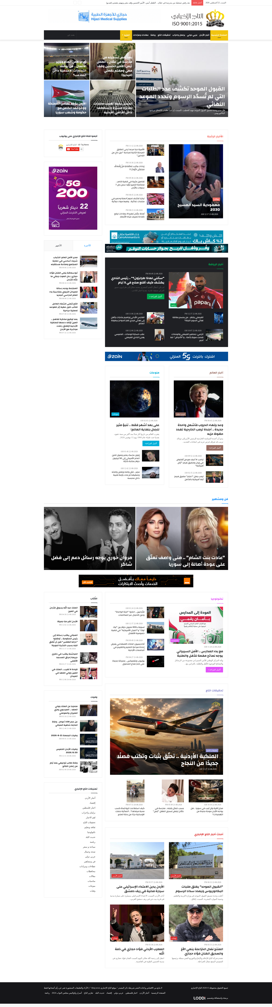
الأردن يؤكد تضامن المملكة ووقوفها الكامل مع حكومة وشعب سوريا (67, 108)
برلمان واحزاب (178, 35)
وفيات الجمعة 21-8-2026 (64, 735)
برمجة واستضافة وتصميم (217, 998)
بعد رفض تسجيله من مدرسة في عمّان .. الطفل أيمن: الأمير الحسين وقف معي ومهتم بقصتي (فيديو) (114, 66)
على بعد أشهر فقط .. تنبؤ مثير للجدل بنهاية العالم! (137, 427)
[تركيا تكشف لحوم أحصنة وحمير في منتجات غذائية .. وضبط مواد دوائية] (155, 199)
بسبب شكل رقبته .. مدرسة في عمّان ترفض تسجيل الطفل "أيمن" (168, 810)
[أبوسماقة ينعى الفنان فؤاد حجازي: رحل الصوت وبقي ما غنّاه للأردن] (88, 277)
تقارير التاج (88, 993)
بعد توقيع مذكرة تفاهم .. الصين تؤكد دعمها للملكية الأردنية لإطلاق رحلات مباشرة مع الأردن (64, 324)
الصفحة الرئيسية (219, 35)
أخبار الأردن (204, 35)
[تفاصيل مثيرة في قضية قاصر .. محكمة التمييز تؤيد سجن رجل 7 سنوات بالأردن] (155, 182)
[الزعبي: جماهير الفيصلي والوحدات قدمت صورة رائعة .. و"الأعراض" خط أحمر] (214, 335)
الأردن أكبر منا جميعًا (67, 621)
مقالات (92, 876)
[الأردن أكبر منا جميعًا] (88, 625)
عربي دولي (192, 35)
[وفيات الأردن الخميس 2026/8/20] (88, 753)
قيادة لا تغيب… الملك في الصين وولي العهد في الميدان (65, 672)
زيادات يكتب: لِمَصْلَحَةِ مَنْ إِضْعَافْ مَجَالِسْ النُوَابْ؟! (129, 168)
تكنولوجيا (91, 832)
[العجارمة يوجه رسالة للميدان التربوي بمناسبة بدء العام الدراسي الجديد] (88, 292)
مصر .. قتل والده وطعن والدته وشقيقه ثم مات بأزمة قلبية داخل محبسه (126, 475)
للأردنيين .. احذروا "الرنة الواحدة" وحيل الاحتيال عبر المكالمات (129, 613)
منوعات (91, 886)
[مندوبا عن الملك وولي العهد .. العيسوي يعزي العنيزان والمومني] (88, 710)
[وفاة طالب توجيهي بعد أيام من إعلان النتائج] (88, 767)
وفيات (92, 891)
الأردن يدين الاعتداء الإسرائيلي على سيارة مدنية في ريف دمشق (140, 889)
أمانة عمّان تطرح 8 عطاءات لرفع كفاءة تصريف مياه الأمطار (129, 215)
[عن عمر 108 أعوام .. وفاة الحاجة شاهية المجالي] (88, 726)
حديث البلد (90, 837)
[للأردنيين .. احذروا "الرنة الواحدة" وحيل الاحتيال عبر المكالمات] (155, 612)
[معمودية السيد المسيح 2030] (196, 181)
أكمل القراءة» (215, 448)
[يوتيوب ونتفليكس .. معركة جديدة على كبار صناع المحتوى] (155, 661)
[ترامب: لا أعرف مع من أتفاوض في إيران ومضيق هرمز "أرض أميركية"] (214, 460)
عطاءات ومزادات (141, 35)
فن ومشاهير (89, 861)
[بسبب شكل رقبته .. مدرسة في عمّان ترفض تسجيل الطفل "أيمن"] (173, 790)
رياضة (153, 35)
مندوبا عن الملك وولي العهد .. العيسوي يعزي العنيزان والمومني (66, 709)
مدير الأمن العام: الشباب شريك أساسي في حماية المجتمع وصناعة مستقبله (64, 260)
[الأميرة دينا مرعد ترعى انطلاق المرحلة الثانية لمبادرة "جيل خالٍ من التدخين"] (155, 150)
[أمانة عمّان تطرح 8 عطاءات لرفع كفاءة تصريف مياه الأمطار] (155, 214)
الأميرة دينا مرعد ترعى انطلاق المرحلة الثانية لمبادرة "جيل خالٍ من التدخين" (128, 152)
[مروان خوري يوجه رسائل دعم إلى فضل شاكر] (89, 538)
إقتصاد (92, 803)
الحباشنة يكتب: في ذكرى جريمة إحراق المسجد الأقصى (65, 657)
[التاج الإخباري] (199, 18)
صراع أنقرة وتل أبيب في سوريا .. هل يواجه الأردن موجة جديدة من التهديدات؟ (207, 811)
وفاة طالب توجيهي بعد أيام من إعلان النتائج (64, 764)
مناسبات (91, 881)
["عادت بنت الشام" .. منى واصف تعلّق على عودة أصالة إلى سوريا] (182, 538)
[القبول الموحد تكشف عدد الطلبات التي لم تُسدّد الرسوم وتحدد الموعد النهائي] (182, 80)
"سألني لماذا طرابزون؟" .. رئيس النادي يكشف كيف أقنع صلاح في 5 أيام (137, 280)
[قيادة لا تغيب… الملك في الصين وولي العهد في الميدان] (88, 673)
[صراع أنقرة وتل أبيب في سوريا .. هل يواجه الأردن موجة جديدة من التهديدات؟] (206, 790)
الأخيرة (87, 245)
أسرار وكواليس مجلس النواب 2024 (67, 993)
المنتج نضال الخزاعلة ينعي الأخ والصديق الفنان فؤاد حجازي (202, 951)
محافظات (91, 871)
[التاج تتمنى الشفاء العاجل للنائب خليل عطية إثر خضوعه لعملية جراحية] (88, 308)
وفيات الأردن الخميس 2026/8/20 (67, 751)
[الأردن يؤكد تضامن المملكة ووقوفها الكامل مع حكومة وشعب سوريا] (66, 98)
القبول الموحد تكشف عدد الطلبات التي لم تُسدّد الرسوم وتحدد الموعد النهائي (182, 96)
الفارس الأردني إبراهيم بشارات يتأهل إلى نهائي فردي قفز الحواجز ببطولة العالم (127, 320)
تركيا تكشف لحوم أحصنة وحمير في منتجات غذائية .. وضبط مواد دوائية (127, 200)
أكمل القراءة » (155, 296)
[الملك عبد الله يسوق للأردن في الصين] (88, 612)
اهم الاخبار (90, 817)
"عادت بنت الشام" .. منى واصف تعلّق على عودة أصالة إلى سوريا (185, 561)
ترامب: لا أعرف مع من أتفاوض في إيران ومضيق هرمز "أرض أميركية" (190, 463)
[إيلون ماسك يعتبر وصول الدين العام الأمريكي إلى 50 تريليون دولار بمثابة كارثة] (150, 455)
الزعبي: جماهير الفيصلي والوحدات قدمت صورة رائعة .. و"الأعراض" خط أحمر (186, 337)
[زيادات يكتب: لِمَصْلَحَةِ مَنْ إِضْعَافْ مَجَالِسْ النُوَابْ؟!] (160, 167)
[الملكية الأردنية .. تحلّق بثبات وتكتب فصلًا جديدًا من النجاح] (166, 736)
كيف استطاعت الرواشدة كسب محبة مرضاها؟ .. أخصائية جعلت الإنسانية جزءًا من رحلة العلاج (129, 811)
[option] (136, 80)
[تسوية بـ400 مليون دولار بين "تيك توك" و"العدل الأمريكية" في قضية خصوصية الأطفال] (155, 627)
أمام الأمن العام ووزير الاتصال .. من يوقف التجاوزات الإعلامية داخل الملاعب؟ (158, 3)
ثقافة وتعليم (89, 827)
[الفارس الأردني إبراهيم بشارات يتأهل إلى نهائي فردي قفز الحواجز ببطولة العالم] (155, 318)
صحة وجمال (89, 852)
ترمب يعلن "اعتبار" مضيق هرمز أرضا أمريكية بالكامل (189, 478)
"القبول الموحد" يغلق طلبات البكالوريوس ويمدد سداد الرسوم (199, 889)
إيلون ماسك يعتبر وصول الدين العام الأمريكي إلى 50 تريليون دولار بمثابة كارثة (126, 458)
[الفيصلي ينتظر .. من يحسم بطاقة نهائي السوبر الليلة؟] (218, 318)
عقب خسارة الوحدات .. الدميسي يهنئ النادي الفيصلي (129, 335)
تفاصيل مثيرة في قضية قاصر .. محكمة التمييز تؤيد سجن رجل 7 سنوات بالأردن (130, 185)
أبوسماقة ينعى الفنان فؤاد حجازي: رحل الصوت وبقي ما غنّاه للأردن (63, 276)
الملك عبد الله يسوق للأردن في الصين (64, 609)
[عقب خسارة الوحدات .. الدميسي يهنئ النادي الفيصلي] (159, 335)
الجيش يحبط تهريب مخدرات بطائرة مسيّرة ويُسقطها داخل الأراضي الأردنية (113, 108)
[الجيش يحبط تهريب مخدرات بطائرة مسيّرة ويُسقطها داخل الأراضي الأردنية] (113, 98)
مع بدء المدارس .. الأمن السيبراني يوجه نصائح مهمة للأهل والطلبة (200, 653)
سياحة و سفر (89, 847)
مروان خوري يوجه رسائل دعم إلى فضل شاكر (91, 561)
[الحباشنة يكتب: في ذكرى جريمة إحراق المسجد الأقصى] (88, 658)
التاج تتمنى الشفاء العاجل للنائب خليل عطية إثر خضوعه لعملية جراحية (63, 307)
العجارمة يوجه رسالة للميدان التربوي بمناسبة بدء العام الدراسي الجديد (63, 291)
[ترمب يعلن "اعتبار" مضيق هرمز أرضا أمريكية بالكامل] (214, 477)
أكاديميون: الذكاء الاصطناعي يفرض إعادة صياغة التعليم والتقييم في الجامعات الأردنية (127, 647)
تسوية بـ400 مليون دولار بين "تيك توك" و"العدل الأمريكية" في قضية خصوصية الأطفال (127, 630)
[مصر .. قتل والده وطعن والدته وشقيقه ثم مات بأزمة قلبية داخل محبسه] (150, 472)
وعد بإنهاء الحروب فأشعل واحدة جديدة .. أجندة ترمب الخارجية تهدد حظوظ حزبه (199, 429)
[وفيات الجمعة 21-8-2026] (88, 739)
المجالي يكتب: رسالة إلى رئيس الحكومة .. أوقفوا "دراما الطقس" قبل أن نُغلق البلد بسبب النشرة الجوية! (63, 640)
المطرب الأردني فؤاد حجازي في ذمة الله (139, 951)
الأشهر (58, 245)
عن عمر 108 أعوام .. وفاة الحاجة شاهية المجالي (65, 723)
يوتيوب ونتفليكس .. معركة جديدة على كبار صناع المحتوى (128, 662)
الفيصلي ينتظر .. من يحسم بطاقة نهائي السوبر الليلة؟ (188, 319)
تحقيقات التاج (164, 35)
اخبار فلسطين (88, 808)
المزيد (127, 35)
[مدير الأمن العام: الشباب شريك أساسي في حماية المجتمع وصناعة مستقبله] (88, 261)
